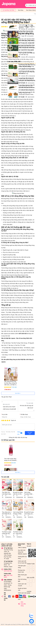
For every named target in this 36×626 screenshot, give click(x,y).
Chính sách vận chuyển (22, 584)
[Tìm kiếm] (27, 5)
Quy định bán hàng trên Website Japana (22, 552)
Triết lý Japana (22, 547)
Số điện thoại (24, 414)
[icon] (9, 597)
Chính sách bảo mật (22, 593)
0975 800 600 (8, 571)
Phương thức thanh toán (21, 571)
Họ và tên (4, 414)
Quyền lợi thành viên (22, 589)
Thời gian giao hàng (22, 566)
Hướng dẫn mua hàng (22, 557)
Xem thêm (17, 393)
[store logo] (9, 4)
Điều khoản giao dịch (22, 575)
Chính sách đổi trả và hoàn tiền (22, 562)
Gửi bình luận (30, 433)
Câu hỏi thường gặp (22, 580)
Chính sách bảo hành (22, 598)
